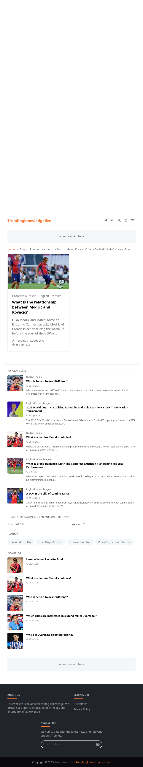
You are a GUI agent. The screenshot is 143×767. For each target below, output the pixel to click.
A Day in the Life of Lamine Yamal (47, 493)
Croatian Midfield (24, 296)
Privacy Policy (82, 709)
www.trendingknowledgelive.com (90, 762)
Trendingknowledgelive (29, 220)
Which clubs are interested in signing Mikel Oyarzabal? (61, 616)
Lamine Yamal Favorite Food (44, 559)
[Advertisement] (71, 26)
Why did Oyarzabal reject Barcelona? (49, 634)
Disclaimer (80, 704)
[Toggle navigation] (132, 221)
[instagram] (112, 221)
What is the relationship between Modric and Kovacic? (34, 307)
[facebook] (106, 221)
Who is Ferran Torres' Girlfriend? (47, 381)
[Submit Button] (98, 744)
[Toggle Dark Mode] (120, 221)
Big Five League (34, 377)
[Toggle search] (126, 220)
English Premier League (38, 403)
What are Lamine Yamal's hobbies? (48, 437)
